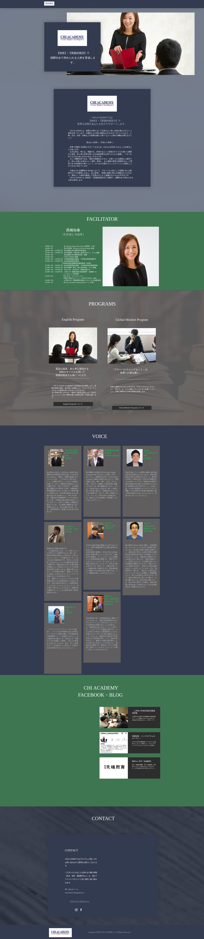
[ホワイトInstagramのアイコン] (76, 910)
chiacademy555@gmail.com (74, 893)
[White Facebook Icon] (81, 910)
